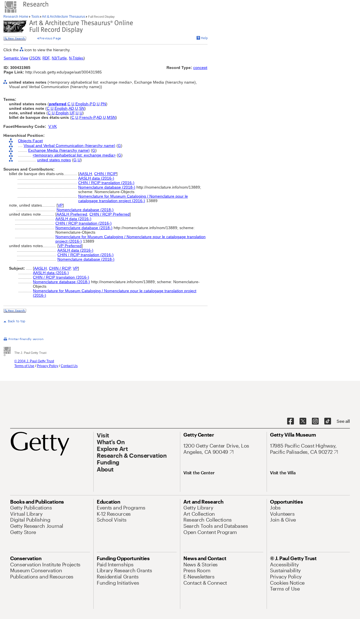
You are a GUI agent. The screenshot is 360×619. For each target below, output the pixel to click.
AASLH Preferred (72, 214)
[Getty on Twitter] (303, 421)
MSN (111, 117)
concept (200, 67)
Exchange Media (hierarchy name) (59, 150)
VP (60, 205)
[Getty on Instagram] (315, 421)
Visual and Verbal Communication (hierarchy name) (69, 145)
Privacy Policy (47, 366)
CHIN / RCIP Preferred (109, 214)
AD (71, 108)
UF (72, 113)
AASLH (85, 173)
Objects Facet (30, 140)
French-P (87, 117)
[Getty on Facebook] (290, 421)
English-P (83, 104)
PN (103, 104)
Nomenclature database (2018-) (106, 187)
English (61, 108)
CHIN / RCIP (105, 173)
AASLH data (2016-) (96, 178)
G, (75, 160)
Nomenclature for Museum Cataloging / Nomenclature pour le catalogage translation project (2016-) (133, 198)
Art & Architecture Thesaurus (63, 17)
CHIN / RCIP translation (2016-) (106, 182)
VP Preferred (70, 245)
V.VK (52, 126)
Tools (35, 17)
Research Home (16, 17)
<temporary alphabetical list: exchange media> (74, 155)
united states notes (54, 160)
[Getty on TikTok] (327, 421)
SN (81, 108)
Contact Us (69, 366)
